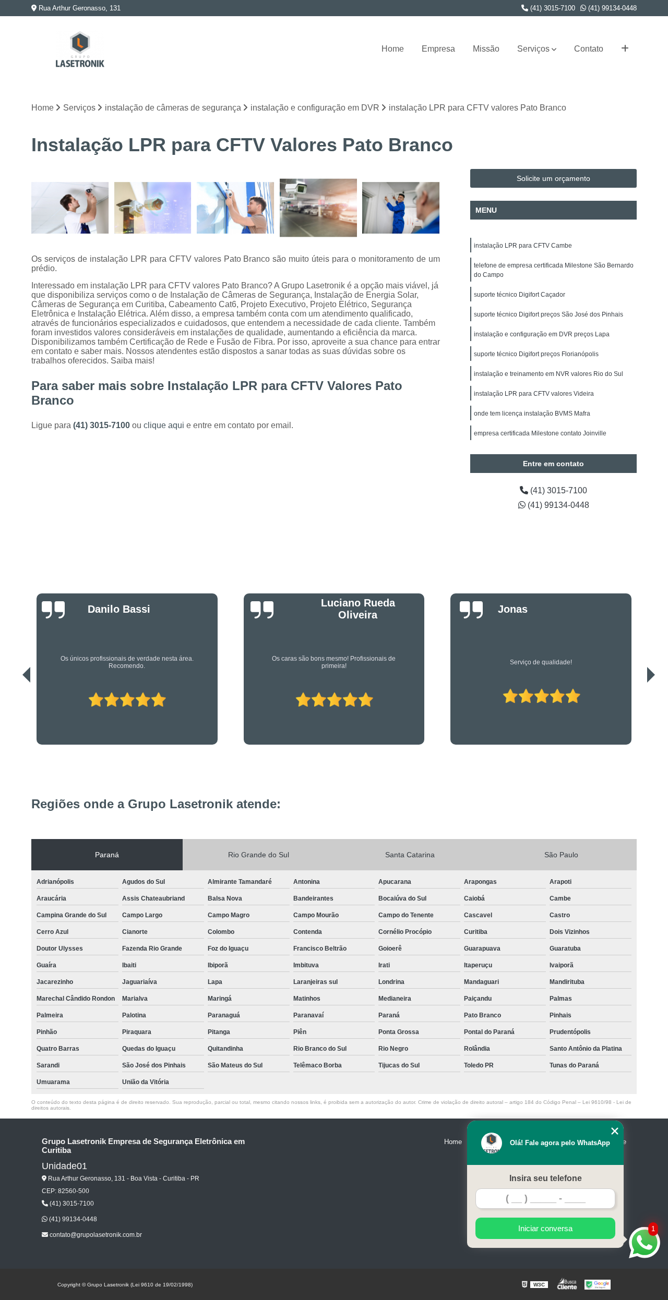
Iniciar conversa (545, 1228)
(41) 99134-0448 (611, 8)
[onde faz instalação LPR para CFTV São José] (318, 208)
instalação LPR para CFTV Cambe (523, 245)
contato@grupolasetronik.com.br (95, 1234)
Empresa (438, 48)
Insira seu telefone (545, 1178)
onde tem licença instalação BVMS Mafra (532, 413)
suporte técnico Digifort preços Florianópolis (536, 354)
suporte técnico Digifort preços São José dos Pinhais (548, 314)
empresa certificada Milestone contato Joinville (540, 433)
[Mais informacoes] (625, 49)
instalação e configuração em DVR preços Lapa (542, 334)
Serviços (533, 48)
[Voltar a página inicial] (79, 49)
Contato (588, 48)
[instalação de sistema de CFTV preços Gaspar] (70, 208)
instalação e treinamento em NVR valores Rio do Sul (548, 374)
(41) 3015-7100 (551, 8)
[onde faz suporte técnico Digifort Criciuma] (153, 208)
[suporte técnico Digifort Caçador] (401, 208)
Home (392, 48)
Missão (486, 48)
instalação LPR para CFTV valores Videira (534, 393)
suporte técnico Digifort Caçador (519, 294)
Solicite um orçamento (553, 178)
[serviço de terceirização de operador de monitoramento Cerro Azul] (236, 208)
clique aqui (164, 425)
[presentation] (12, 715)
